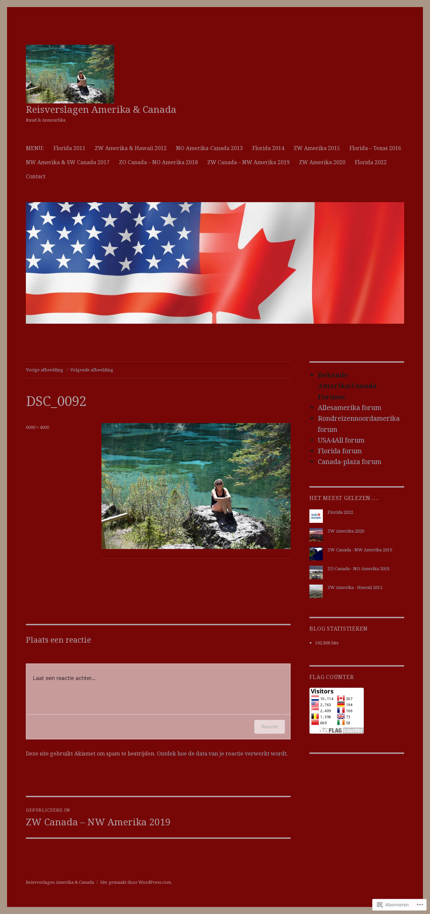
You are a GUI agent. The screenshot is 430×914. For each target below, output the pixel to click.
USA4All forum (341, 440)
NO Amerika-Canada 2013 (209, 148)
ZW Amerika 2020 (322, 162)
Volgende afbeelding (91, 370)
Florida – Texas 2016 (375, 148)
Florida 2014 (268, 148)
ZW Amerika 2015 (317, 148)
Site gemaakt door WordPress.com (135, 882)
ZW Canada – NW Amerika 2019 (248, 162)
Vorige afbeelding (44, 370)
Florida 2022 (371, 162)
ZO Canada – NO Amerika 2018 (158, 162)
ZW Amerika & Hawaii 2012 (131, 148)
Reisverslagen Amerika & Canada (101, 109)
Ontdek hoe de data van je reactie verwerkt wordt (222, 753)
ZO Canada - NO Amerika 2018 (358, 568)
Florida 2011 (69, 148)
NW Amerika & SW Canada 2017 (68, 162)
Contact (35, 176)
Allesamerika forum (349, 407)
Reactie (269, 726)
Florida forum (340, 450)
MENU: (35, 148)
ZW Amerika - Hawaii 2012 (355, 587)
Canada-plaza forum (349, 461)
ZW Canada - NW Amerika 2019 (360, 550)
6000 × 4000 (37, 427)
